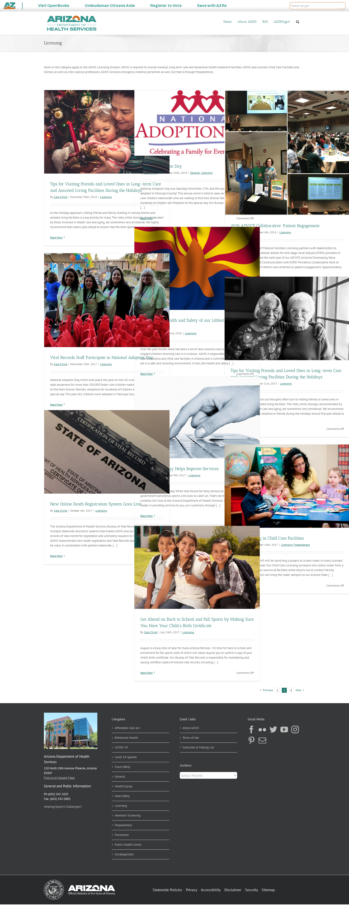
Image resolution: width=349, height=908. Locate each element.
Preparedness (302, 544)
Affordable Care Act (127, 728)
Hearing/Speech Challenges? (63, 807)
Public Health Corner (128, 845)
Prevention (122, 835)
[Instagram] (295, 729)
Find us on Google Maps (59, 778)
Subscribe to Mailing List (198, 747)
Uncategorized (124, 854)
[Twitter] (273, 729)
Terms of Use (191, 738)
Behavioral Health (126, 738)
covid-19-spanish (126, 757)
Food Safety (122, 767)
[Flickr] (262, 729)
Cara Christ (60, 197)
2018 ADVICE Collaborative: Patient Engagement (275, 225)
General (195, 172)
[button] (341, 5)
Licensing (106, 197)
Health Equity (123, 786)
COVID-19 (121, 747)
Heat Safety (122, 796)
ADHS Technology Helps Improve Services (179, 468)
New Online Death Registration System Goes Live (95, 504)
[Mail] (262, 740)
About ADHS (191, 728)
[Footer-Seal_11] (79, 881)
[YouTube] (284, 729)
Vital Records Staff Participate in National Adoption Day (101, 357)
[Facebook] (251, 729)
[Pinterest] (251, 740)
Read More (56, 237)
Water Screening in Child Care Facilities (267, 538)
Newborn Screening (128, 815)
